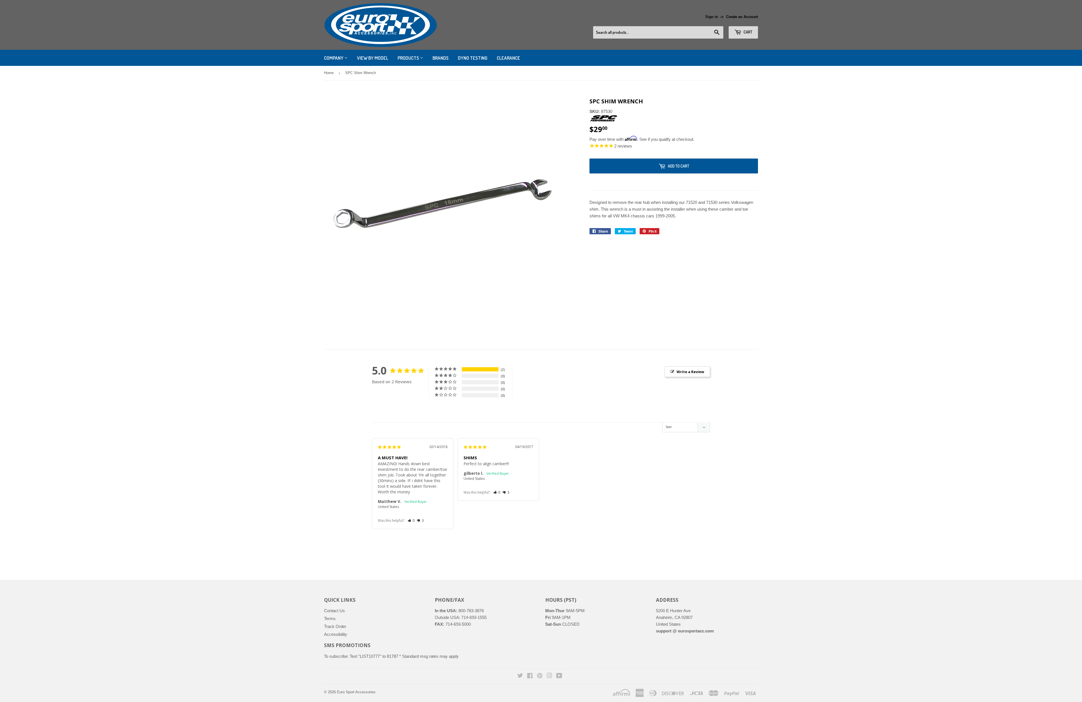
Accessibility (335, 634)
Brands (441, 58)
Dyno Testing (472, 58)
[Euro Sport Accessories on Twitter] (520, 676)
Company (334, 58)
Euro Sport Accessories (356, 692)
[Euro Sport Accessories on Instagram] (549, 676)
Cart (747, 32)
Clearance (508, 58)
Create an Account (742, 17)
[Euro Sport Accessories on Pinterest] (540, 676)
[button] (411, 520)
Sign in (711, 17)
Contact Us (334, 610)
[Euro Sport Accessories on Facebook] (530, 676)
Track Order (335, 626)
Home (329, 73)
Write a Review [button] (690, 371)
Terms (330, 618)
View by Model (372, 58)
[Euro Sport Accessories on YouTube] (559, 676)
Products (409, 58)
